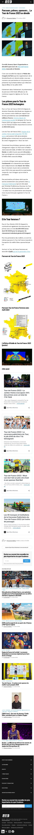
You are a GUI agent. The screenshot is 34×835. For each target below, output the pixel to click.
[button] (3, 2)
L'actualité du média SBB (16, 710)
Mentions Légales (6, 827)
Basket (7, 588)
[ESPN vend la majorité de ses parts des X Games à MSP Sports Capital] (17, 611)
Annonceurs (10, 822)
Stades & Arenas (25, 588)
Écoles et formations (7, 783)
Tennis (3, 590)
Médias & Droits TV (26, 710)
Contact (30, 825)
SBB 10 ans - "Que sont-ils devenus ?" (10, 711)
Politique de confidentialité (17, 827)
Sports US (20, 740)
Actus (3, 588)
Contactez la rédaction (22, 825)
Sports (4, 769)
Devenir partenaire (18, 822)
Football (8, 650)
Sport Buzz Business (7, 760)
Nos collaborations (6, 825)
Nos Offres (5, 788)
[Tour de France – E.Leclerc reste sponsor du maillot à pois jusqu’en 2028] (17, 671)
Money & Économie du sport (15, 588)
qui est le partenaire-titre (19, 251)
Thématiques (5, 774)
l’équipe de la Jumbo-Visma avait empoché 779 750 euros (16, 134)
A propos (4, 822)
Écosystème (5, 778)
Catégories (5, 764)
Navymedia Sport (6, 820)
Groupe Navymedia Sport (8, 792)
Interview (8, 710)
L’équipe (13, 825)
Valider (27, 561)
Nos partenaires (27, 822)
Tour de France (9, 681)
